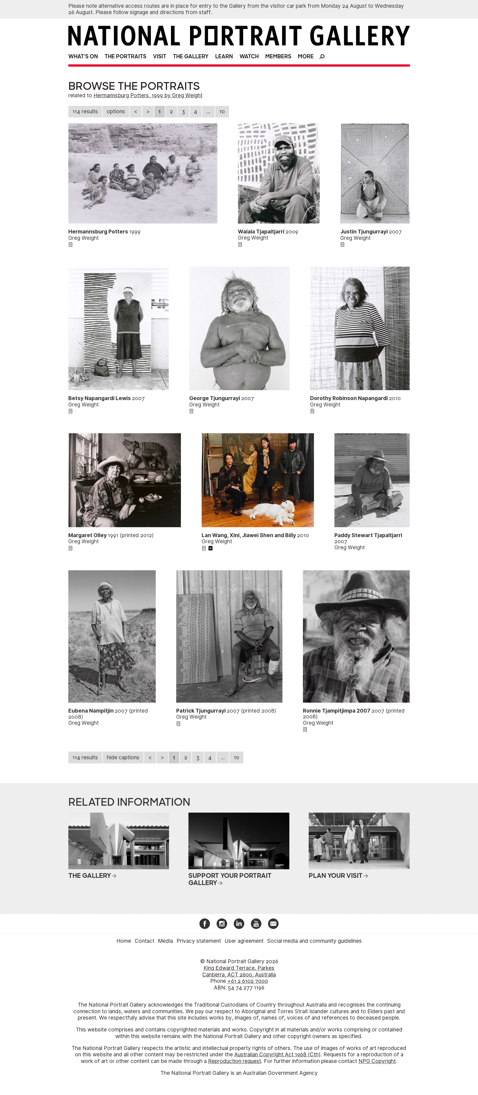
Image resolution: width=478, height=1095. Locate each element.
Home (123, 941)
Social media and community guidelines (314, 941)
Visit (159, 56)
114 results (85, 111)
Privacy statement (198, 941)
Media (165, 941)
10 (222, 111)
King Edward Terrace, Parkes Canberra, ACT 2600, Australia (239, 971)
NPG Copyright (377, 1061)
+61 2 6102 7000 (247, 981)
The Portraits (125, 56)
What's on (83, 56)
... (208, 111)
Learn (224, 56)
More (306, 56)
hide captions (123, 757)
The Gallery (191, 56)
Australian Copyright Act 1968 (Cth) (277, 1054)
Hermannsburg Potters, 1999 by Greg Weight (147, 95)
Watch (249, 56)
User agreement (244, 941)
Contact (144, 941)
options (116, 111)
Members (278, 56)
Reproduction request (234, 1061)
